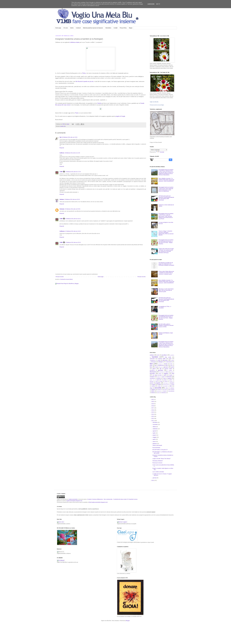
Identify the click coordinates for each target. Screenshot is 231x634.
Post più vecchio (142, 276)
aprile (154, 439)
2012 (152, 418)
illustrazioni (153, 371)
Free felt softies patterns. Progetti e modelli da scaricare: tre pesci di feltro (166, 325)
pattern (170, 379)
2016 (152, 410)
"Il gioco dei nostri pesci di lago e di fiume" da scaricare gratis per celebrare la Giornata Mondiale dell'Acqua (166, 250)
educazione (169, 361)
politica (171, 381)
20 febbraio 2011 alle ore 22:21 (73, 218)
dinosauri (153, 361)
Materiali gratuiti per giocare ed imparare (93, 28)
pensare (151, 381)
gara (161, 367)
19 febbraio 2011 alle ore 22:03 (72, 199)
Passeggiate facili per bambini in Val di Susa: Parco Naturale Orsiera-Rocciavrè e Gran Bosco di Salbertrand (166, 189)
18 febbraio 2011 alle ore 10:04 (69, 137)
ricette (159, 384)
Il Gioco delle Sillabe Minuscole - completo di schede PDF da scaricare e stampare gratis (166, 273)
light (165, 375)
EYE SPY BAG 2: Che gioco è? (160, 449)
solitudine (172, 388)
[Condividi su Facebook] (82, 124)
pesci (157, 381)
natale (164, 378)
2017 (152, 408)
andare (152, 355)
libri (65, 126)
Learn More (150, 4)
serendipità (165, 386)
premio (151, 383)
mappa (158, 376)
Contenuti (78, 28)
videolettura (163, 392)
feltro (171, 363)
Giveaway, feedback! (157, 460)
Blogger (128, 620)
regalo (153, 384)
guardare (160, 370)
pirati (161, 381)
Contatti (115, 28)
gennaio (155, 477)
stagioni (153, 389)
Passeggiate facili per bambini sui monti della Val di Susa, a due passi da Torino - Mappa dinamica (166, 241)
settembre (155, 428)
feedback (160, 363)
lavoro (160, 373)
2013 (152, 416)
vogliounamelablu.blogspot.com (74, 500)
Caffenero (62, 231)
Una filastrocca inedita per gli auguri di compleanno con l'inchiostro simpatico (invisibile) (166, 264)
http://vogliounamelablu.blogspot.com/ (98, 502)
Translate (162, 152)
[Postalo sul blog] (78, 124)
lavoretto (152, 373)
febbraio (155, 443)
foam (171, 365)
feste (151, 365)
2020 (152, 401)
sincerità (158, 388)
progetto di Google (120, 116)
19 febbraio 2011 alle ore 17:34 (73, 171)
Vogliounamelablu (73, 499)
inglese (166, 371)
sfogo (151, 388)
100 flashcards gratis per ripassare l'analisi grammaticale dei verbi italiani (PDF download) (166, 198)
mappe (163, 376)
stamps (159, 389)
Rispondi (62, 147)
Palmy (84, 73)
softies (166, 388)
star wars (165, 389)
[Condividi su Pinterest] (83, 124)
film (167, 365)
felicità (165, 364)
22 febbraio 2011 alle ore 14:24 (73, 231)
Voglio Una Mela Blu (154, 101)
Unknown (62, 209)
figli (155, 365)
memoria (168, 376)
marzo (154, 441)
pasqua (165, 379)
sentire (159, 386)
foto (151, 367)
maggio (155, 437)
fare (151, 364)
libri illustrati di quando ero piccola (84, 81)
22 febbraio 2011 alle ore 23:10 (73, 242)
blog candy (168, 357)
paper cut (152, 379)
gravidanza (152, 370)
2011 (152, 420)
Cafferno (62, 153)
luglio (154, 433)
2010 (152, 480)
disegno (160, 361)
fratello (156, 367)
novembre (155, 424)
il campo (170, 370)
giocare (166, 367)
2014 (152, 414)
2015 (152, 412)
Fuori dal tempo (156, 447)
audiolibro (172, 355)
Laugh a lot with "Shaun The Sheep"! (161, 458)
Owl (60, 137)
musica (159, 378)
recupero (172, 383)
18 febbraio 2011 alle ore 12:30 (72, 153)
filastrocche (161, 365)
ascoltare (164, 355)
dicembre (155, 422)
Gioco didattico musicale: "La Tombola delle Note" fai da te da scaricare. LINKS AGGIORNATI (166, 180)
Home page (58, 28)
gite (161, 368)
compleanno (152, 360)
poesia (166, 381)
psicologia (166, 383)
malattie (170, 375)
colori (170, 358)
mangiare (152, 376)
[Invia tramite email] (76, 124)
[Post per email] (72, 124)
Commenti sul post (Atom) (66, 279)
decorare (165, 360)
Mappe (130, 28)
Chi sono (65, 28)
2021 (152, 399)
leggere (166, 373)
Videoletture (108, 28)
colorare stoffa (161, 358)
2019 (152, 403)
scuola (153, 386)
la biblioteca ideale (74, 42)
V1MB (61, 171)
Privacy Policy (123, 28)
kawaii (171, 371)
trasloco (165, 391)
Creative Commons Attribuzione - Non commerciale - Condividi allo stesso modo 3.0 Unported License (112, 499)
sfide (170, 386)
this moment (171, 389)
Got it (158, 4)
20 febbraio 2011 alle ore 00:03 (72, 209)
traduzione (159, 391)
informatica (161, 371)
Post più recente (60, 276)
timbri (152, 391)
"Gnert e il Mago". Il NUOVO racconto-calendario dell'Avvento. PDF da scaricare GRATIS (166, 233)
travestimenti (171, 391)
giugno (154, 435)
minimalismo (152, 378)
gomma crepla (168, 368)
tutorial (153, 392)
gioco (154, 368)
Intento (72, 28)
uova (158, 392)
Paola (76, 113)
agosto (154, 431)
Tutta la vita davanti (157, 445)
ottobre (154, 426)
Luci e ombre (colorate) (158, 471)
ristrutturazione (166, 384)
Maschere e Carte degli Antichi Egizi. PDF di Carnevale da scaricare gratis (166, 290)
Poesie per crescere (157, 462)
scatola (172, 384)
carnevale (152, 358)
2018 (152, 405)
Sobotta (99, 103)
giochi (172, 367)
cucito (158, 360)
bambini (62, 126)
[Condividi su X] (80, 124)
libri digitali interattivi (157, 375)
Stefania (62, 199)
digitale (172, 360)
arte (158, 355)
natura (169, 378)
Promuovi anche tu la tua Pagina (157, 104)
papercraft (158, 379)
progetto (157, 383)
